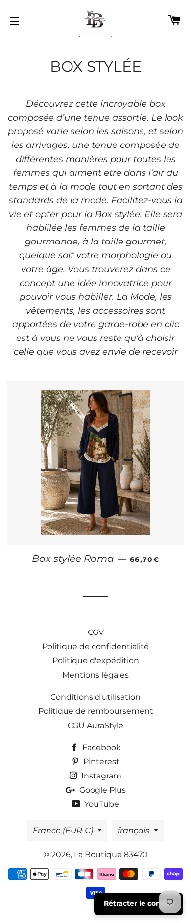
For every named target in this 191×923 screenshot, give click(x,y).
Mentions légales (95, 675)
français (133, 830)
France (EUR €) (63, 830)
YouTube (100, 804)
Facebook (100, 747)
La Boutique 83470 (111, 854)
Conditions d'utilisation (95, 697)
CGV (96, 632)
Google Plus (101, 790)
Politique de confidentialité (95, 646)
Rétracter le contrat (138, 903)
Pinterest (100, 761)
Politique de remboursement (95, 711)
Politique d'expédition (95, 660)
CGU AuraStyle (95, 725)
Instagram (100, 775)
